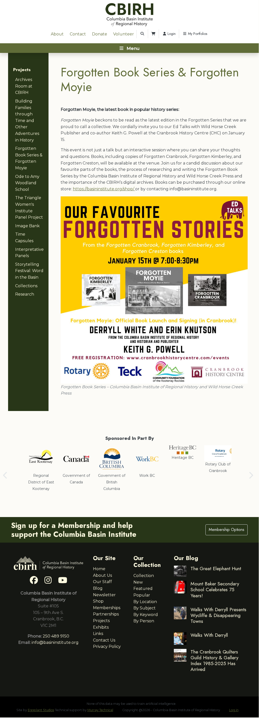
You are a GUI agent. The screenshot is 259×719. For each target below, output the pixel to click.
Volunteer (123, 34)
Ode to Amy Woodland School (27, 183)
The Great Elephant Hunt (216, 568)
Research (24, 294)
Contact (78, 34)
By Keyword (145, 614)
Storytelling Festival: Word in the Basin (29, 271)
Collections (26, 285)
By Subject (144, 608)
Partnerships (106, 614)
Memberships (106, 607)
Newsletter (104, 594)
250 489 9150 (56, 636)
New (138, 582)
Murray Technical (100, 710)
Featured (143, 588)
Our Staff (102, 581)
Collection (143, 575)
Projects (22, 69)
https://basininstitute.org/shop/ (104, 189)
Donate (99, 34)
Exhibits (101, 627)
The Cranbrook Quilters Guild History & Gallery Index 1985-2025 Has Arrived (214, 660)
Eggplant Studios (41, 710)
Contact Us (104, 640)
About (57, 34)
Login (171, 33)
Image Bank (27, 225)
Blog (98, 588)
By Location (145, 601)
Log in (234, 710)
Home (99, 568)
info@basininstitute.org (55, 642)
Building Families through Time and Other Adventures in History (27, 120)
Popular (141, 595)
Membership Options (226, 529)
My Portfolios (197, 33)
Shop (98, 601)
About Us (102, 575)
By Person (143, 621)
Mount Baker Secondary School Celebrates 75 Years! (215, 589)
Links (98, 633)
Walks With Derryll (209, 635)
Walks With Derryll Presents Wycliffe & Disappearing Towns (218, 615)
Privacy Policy (107, 646)
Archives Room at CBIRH (23, 86)
